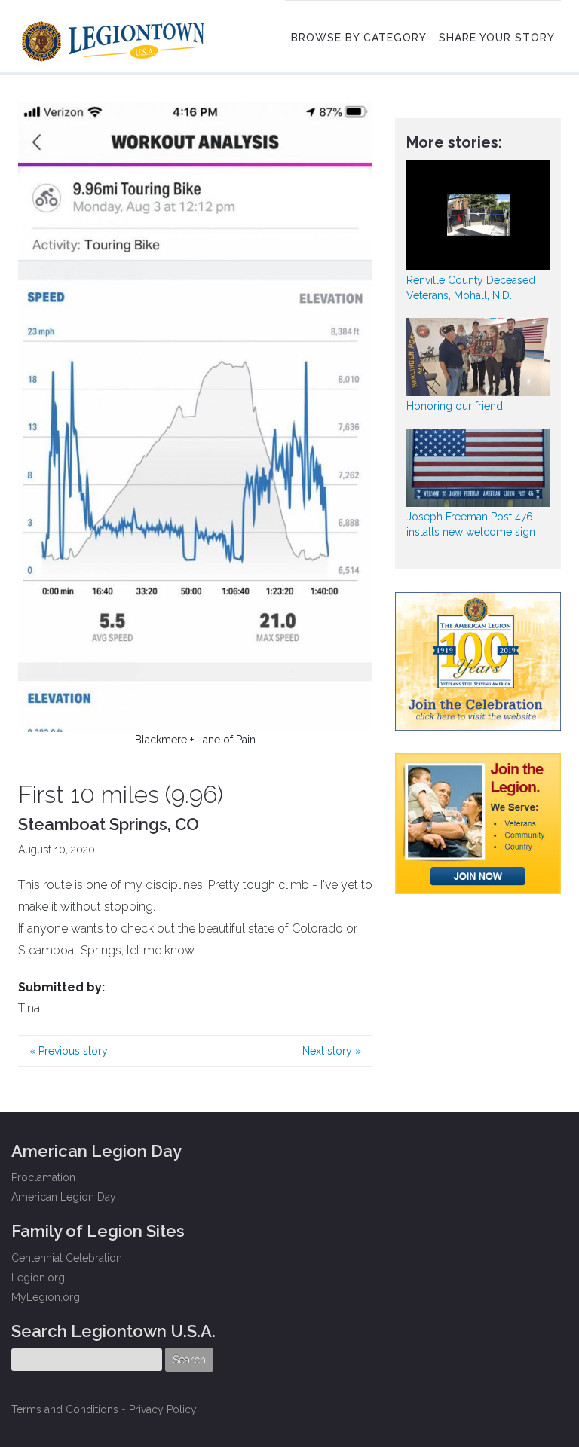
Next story (331, 1051)
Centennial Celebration (66, 1258)
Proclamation (43, 1177)
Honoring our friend (454, 406)
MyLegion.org (45, 1297)
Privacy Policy (163, 1409)
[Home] (115, 38)
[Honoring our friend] (478, 357)
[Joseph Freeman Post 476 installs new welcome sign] (478, 468)
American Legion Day (63, 1197)
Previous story (68, 1051)
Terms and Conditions (64, 1409)
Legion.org (38, 1277)
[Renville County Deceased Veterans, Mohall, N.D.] (478, 215)
